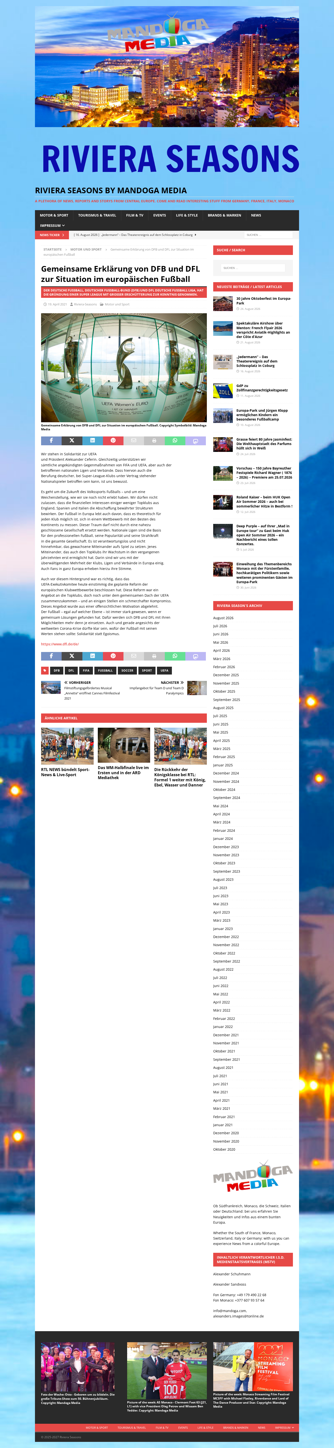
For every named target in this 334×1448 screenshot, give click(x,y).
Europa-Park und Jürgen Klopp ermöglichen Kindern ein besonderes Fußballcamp (262, 415)
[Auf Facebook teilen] (51, 440)
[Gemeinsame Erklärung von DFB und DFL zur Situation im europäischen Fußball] (124, 419)
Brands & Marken (224, 215)
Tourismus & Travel (97, 215)
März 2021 (221, 1108)
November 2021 (226, 1043)
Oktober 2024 (224, 789)
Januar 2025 (223, 765)
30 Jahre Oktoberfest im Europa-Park (263, 300)
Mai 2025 (220, 732)
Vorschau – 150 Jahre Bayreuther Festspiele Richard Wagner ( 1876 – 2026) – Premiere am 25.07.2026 (264, 472)
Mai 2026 (220, 642)
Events (159, 215)
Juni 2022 (220, 985)
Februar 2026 (224, 666)
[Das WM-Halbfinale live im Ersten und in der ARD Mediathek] (124, 745)
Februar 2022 (224, 1018)
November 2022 (226, 944)
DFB (57, 670)
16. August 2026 (250, 371)
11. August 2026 (250, 396)
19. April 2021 (57, 304)
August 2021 (223, 1067)
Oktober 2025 (224, 691)
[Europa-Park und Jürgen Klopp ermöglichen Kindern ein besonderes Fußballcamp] (223, 415)
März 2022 (221, 1010)
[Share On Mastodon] (195, 440)
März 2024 (221, 822)
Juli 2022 (220, 977)
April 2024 (221, 814)
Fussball (105, 670)
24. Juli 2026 (247, 454)
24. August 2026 (250, 309)
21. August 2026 (250, 342)
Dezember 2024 (226, 773)
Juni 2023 (220, 895)
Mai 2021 (220, 1092)
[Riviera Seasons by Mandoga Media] (167, 124)
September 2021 (226, 1059)
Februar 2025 (224, 756)
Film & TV (134, 215)
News (256, 215)
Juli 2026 (220, 626)
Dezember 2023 (226, 847)
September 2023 (226, 871)
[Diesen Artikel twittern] (72, 440)
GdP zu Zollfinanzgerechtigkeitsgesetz (262, 387)
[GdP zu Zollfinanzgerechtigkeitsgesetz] (223, 391)
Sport (147, 670)
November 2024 (226, 781)
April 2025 (221, 740)
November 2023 (226, 855)
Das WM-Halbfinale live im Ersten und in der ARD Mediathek (123, 773)
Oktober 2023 (224, 863)
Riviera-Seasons (85, 304)
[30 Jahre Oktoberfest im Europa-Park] (223, 303)
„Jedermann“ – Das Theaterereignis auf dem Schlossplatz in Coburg (257, 361)
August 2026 (223, 617)
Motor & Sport (54, 215)
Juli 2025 (220, 715)
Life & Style (187, 215)
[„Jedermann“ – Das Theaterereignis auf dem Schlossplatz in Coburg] (223, 362)
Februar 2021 (224, 1116)
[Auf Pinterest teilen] (113, 440)
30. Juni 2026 (248, 587)
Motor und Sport (117, 304)
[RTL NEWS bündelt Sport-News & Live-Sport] (67, 746)
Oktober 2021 (224, 1051)
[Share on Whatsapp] (175, 440)
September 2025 (226, 699)
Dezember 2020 (226, 1133)
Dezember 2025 (226, 675)
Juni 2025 (220, 724)
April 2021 (221, 1100)
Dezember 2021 (226, 1035)
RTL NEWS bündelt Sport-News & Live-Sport (65, 772)
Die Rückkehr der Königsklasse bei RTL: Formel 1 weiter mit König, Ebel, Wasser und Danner (180, 777)
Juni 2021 (220, 1084)
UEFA (164, 670)
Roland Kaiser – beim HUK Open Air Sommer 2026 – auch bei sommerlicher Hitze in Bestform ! (264, 501)
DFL (71, 670)
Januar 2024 (223, 838)
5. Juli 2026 (247, 549)
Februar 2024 (224, 830)
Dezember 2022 (226, 936)
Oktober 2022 (224, 953)
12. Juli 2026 (247, 512)
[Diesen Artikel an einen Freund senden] (133, 440)
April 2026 (221, 650)
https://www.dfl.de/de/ (60, 644)
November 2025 (226, 683)
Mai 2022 (220, 994)
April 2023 (221, 912)
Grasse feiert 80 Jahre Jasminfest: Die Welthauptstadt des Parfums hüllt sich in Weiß (264, 443)
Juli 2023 (220, 887)
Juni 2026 (220, 634)
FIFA (86, 670)
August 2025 (223, 707)
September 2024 (226, 797)
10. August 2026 (250, 425)
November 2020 (226, 1141)
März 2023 (221, 920)
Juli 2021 (220, 1076)
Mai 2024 (220, 806)
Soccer (127, 670)
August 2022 (223, 969)
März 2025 (221, 748)
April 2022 (221, 1002)
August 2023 (223, 879)
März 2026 (221, 658)
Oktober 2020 (224, 1149)
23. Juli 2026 (247, 483)
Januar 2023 (223, 928)
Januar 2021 (223, 1124)
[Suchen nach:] (268, 234)
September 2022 (226, 961)
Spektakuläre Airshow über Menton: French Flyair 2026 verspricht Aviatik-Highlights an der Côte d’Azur (263, 330)
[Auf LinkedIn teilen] (92, 440)
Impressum (50, 225)
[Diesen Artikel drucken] (154, 440)
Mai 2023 (220, 904)
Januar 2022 (223, 1026)
